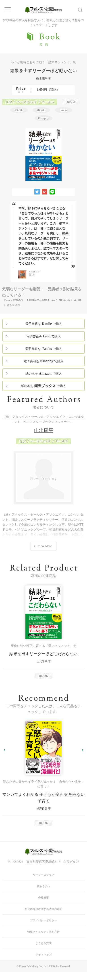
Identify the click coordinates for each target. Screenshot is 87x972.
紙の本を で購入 (43, 373)
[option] (43, 632)
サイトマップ (43, 954)
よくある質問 (43, 943)
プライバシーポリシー (43, 920)
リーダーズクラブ (43, 874)
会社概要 (43, 897)
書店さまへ (43, 886)
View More (45, 546)
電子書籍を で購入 (43, 324)
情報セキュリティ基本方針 (43, 931)
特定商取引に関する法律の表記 (43, 909)
